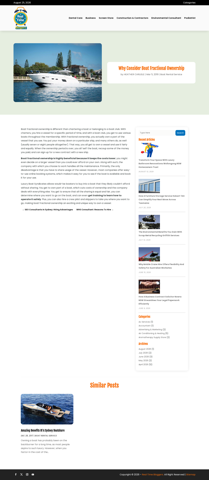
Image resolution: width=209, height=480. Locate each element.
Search (180, 132)
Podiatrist (189, 17)
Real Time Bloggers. (153, 474)
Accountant (145, 325)
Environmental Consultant (166, 17)
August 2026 (145, 349)
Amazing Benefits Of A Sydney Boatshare (43, 430)
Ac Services (144, 321)
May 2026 (143, 360)
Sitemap (190, 474)
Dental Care (75, 17)
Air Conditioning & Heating (152, 333)
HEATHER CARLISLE (134, 74)
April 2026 (143, 364)
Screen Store (106, 17)
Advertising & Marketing (150, 329)
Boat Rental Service (171, 74)
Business (91, 17)
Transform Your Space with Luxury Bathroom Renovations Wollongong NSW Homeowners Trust (160, 164)
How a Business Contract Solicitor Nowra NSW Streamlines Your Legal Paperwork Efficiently (160, 300)
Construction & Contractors (132, 17)
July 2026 (143, 352)
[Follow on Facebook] (16, 474)
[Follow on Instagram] (27, 474)
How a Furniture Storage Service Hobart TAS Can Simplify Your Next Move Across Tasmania (162, 199)
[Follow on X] (21, 474)
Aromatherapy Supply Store (152, 337)
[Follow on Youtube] (33, 474)
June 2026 (144, 356)
